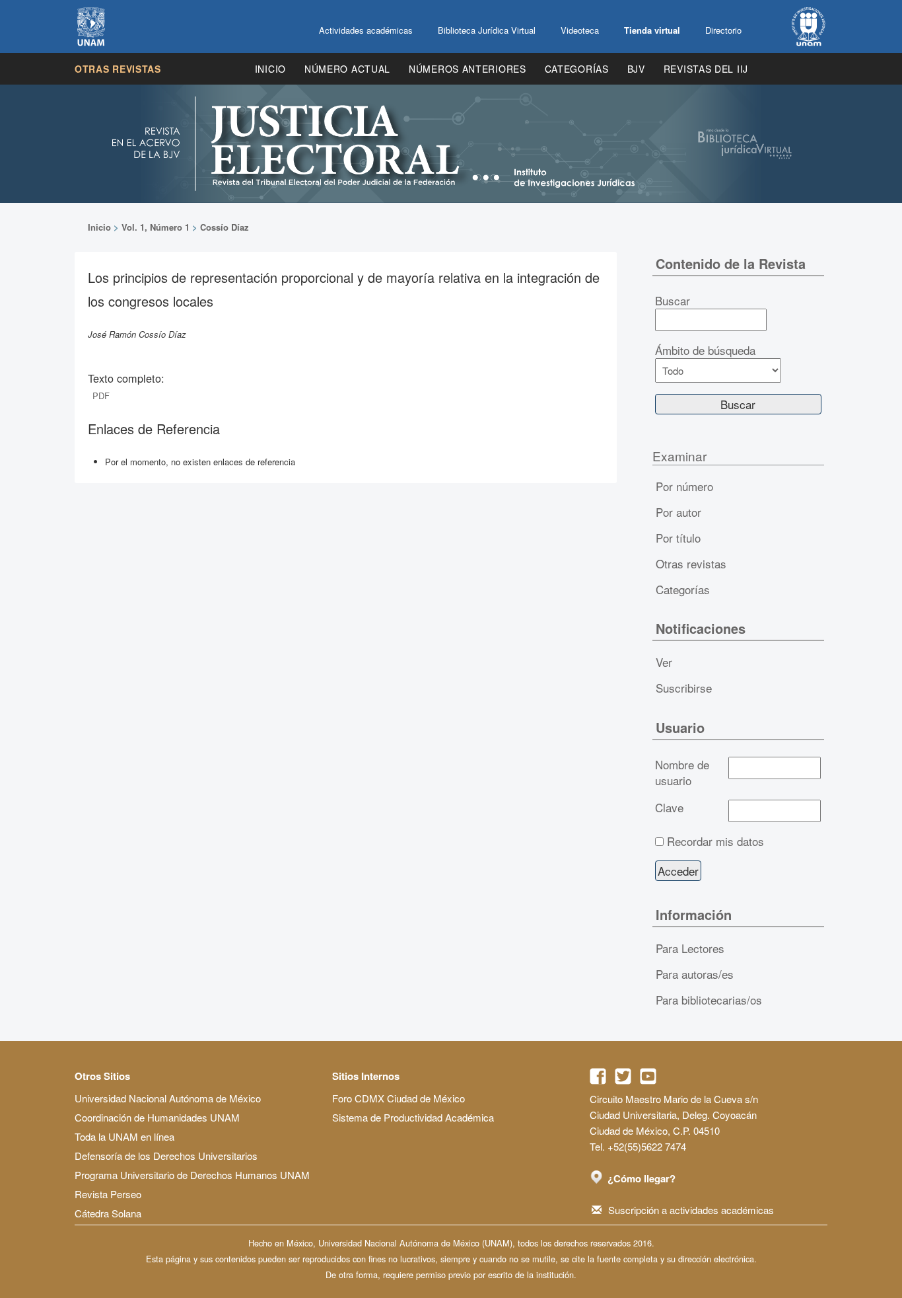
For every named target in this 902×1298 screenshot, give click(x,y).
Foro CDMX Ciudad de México (398, 1098)
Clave (669, 808)
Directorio (723, 30)
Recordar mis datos (715, 841)
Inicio (270, 68)
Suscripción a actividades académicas (691, 1210)
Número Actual (347, 68)
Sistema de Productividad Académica (413, 1117)
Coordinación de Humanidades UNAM (157, 1117)
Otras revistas (118, 68)
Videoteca (580, 30)
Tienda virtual (652, 30)
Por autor (678, 512)
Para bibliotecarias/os (709, 999)
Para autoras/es (695, 974)
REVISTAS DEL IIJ (706, 68)
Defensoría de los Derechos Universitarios (166, 1156)
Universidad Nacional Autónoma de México (168, 1098)
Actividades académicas (366, 30)
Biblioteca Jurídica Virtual (487, 30)
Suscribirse (684, 687)
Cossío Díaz (224, 227)
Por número (684, 486)
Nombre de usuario (682, 772)
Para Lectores (690, 948)
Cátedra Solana (108, 1213)
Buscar (672, 301)
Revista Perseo (108, 1194)
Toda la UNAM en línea (124, 1136)
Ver (664, 662)
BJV (636, 68)
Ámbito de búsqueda (705, 350)
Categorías (577, 68)
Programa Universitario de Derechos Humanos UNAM (192, 1175)
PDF (101, 395)
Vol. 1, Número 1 (155, 227)
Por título (678, 537)
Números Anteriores (467, 68)
